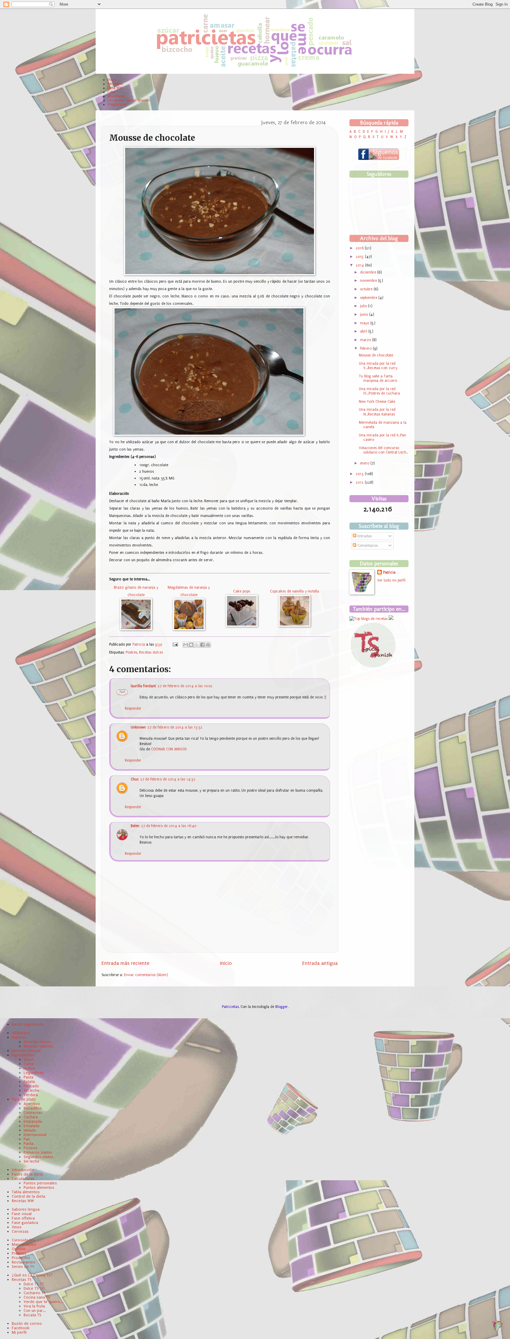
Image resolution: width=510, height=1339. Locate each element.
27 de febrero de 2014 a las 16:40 (168, 826)
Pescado (31, 1086)
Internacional (35, 1134)
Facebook (21, 1328)
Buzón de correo (27, 1323)
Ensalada (31, 1126)
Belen (135, 826)
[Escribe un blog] (191, 645)
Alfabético (21, 1033)
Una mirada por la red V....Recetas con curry (378, 365)
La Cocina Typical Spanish (128, 100)
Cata (111, 92)
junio (364, 314)
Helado (30, 1130)
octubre (367, 289)
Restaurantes (23, 1262)
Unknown (138, 727)
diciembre (368, 272)
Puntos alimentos (39, 1187)
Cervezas (20, 1231)
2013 (360, 474)
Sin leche (32, 1090)
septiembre (369, 298)
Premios (19, 1253)
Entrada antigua (320, 963)
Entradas (364, 536)
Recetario (115, 84)
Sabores (19, 1037)
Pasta (28, 1077)
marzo (366, 340)
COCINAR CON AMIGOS (169, 749)
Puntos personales (40, 1183)
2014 (360, 265)
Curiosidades (23, 1240)
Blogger (281, 1007)
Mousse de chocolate (376, 355)
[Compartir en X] (197, 645)
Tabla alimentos (26, 1192)
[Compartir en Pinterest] (208, 645)
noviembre (369, 281)
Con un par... (34, 1310)
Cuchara (31, 1117)
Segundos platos (39, 1157)
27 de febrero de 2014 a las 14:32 (167, 779)
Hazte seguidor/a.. (28, 1024)
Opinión (18, 1249)
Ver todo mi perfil (391, 580)
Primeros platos (38, 1152)
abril (364, 331)
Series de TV (23, 1266)
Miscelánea (116, 96)
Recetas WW (23, 1201)
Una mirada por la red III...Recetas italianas (377, 411)
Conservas (33, 1112)
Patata (29, 1081)
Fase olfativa (23, 1218)
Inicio (111, 80)
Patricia (139, 644)
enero (365, 463)
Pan (27, 1139)
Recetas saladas (38, 1046)
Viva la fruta (34, 1306)
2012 (360, 482)
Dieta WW (114, 88)
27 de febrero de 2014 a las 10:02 (185, 686)
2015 (360, 257)
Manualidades (24, 1244)
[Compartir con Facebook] (202, 645)
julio (364, 306)
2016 (360, 248)
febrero (366, 348)
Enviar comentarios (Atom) (146, 975)
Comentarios (367, 546)
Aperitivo (32, 1103)
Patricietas (230, 1007)
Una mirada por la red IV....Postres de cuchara (379, 391)
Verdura (31, 1095)
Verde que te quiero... (43, 1301)
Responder (133, 708)
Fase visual (22, 1214)
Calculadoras (23, 1178)
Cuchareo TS (35, 1293)
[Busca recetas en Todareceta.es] (368, 619)
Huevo (29, 1068)
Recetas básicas (26, 1050)
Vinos (17, 1227)
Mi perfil (19, 1332)
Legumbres (34, 1072)
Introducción (23, 1170)
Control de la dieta (28, 1196)
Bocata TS (32, 1315)
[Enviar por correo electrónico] (186, 645)
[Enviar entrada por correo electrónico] (175, 644)
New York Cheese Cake (377, 402)
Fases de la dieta (27, 1174)
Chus (134, 779)
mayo (365, 323)
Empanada (33, 1121)
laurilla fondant (143, 686)
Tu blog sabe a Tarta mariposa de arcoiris (378, 378)
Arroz (28, 1059)
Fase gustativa (25, 1222)
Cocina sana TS (37, 1297)
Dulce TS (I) (34, 1284)
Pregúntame (117, 104)
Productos (21, 1257)
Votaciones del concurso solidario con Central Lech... (383, 450)
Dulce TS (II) (34, 1288)
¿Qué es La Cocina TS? (32, 1275)
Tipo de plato (24, 1099)
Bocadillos (33, 1108)
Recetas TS (22, 1279)
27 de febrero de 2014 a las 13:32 (175, 727)
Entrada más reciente (125, 963)
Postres (131, 652)
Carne (29, 1064)
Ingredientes (23, 1055)
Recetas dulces (151, 652)
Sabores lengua (26, 1209)
